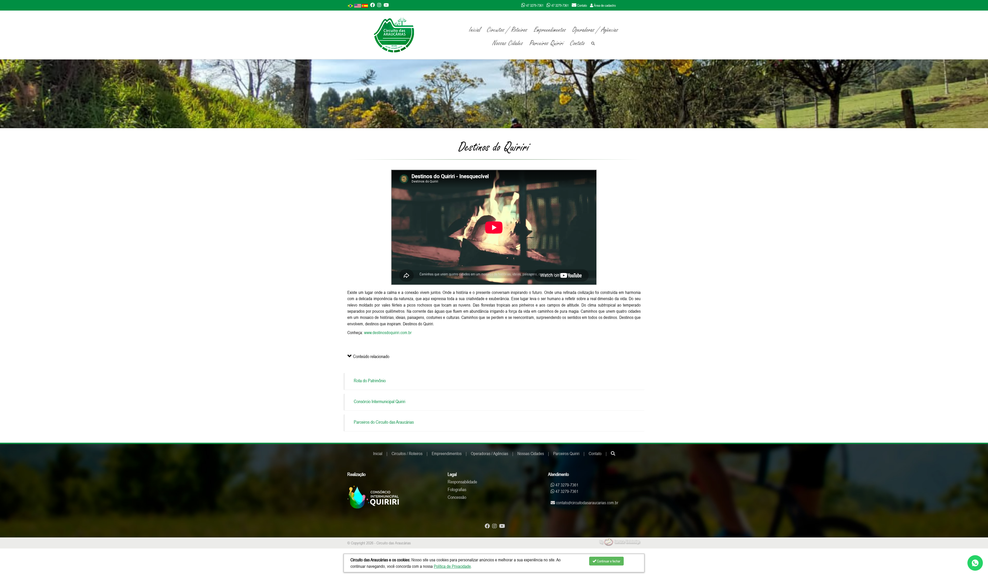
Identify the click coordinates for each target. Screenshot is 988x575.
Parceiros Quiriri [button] (547, 43)
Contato (577, 43)
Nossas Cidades (530, 453)
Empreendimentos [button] (550, 29)
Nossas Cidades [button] (507, 43)
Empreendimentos (447, 453)
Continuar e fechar (608, 561)
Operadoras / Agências (595, 29)
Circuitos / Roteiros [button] (507, 29)
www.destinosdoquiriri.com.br (388, 332)
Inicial (475, 29)
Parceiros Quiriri (566, 453)
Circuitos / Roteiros (407, 453)
